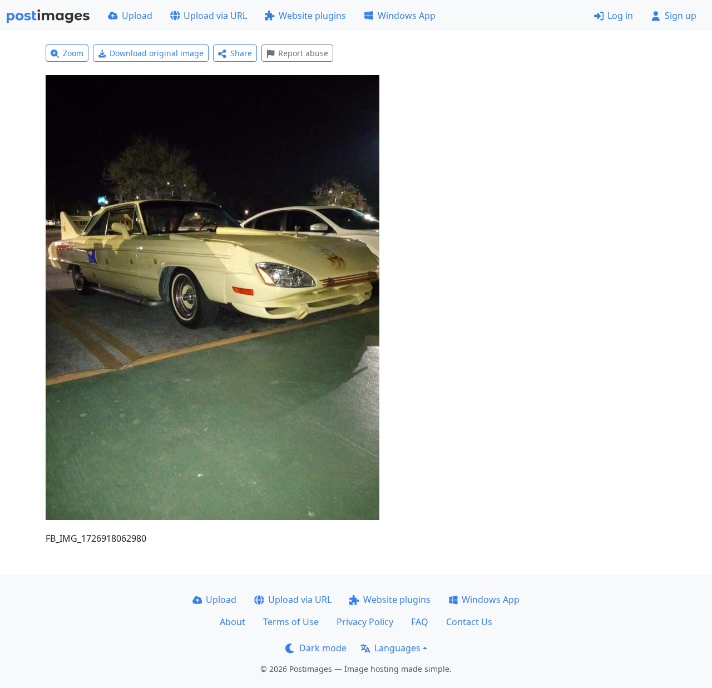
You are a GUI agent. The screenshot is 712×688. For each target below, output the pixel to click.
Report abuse (303, 53)
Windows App (407, 15)
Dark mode (323, 648)
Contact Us (469, 622)
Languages (397, 648)
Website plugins (312, 15)
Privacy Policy (365, 622)
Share (241, 53)
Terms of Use (291, 622)
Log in (620, 15)
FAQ (419, 622)
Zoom (73, 53)
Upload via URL (215, 15)
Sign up (680, 15)
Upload (137, 15)
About (232, 622)
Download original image (157, 53)
